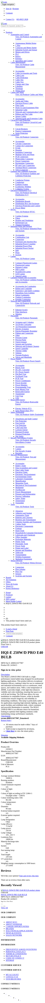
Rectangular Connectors (24, 163)
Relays (18, 56)
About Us (9, 586)
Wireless (18, 314)
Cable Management (18, 62)
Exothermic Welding (23, 187)
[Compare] (4, 906)
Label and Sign (21, 428)
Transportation (20, 555)
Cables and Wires (17, 92)
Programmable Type (23, 387)
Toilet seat (19, 552)
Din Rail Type (20, 374)
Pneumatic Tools (21, 544)
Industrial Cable (21, 110)
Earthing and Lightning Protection (23, 171)
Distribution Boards (22, 201)
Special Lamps (21, 276)
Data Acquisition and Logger (26, 468)
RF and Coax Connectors (25, 165)
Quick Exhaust (21, 342)
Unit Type (19, 396)
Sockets (18, 255)
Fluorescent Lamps (22, 265)
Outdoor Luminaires (23, 297)
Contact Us (10, 19)
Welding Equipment (22, 557)
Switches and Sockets (23, 576)
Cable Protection (21, 78)
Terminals (19, 89)
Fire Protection (21, 421)
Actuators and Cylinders (24, 322)
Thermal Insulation (22, 225)
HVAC (13, 209)
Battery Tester (20, 466)
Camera (18, 449)
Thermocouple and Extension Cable (29, 119)
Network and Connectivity (21, 301)
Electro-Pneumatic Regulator (26, 331)
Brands (8, 577)
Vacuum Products (22, 355)
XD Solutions (11, 580)
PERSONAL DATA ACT (16, 952)
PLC (17, 54)
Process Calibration (22, 496)
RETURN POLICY (13, 956)
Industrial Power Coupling (25, 244)
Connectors (15, 135)
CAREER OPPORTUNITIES (17, 926)
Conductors (19, 182)
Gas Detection (20, 425)
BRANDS (10, 929)
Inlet (17, 250)
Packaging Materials (23, 539)
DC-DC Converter (22, 370)
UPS (17, 398)
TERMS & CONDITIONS (16, 954)
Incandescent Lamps (23, 272)
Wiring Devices (16, 561)
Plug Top (18, 572)
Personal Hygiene (22, 432)
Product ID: (5, 665)
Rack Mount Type (22, 389)
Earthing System (21, 184)
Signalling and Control (24, 61)
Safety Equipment (17, 412)
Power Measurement (23, 492)
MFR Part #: (5, 663)
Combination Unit (22, 237)
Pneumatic (14, 316)
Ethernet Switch (21, 310)
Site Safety (19, 436)
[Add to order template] (2, 906)
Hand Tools (19, 531)
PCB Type (19, 378)
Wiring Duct (20, 91)
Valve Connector (21, 170)
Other (17, 335)
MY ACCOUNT (12, 975)
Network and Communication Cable (29, 112)
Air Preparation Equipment (25, 327)
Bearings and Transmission (25, 520)
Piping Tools (20, 542)
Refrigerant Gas (21, 223)
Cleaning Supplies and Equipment (28, 522)
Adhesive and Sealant (23, 513)
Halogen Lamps (21, 267)
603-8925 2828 (22, 19)
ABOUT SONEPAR (14, 924)
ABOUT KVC (11, 922)
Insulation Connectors (23, 152)
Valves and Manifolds (23, 357)
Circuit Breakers (21, 129)
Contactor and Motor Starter (26, 48)
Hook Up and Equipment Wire (27, 108)
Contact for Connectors (24, 146)
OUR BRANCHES (13, 979)
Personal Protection (22, 434)
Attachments (5, 716)
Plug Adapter (20, 569)
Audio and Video (21, 101)
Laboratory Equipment (24, 479)
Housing (18, 150)
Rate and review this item (29, 876)
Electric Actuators (22, 329)
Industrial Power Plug (23, 246)
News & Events (12, 584)
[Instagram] (22, 1001)
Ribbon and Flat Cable (24, 114)
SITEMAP (10, 960)
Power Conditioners (22, 381)
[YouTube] (17, 998)
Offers (8, 582)
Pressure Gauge (21, 338)
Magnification (20, 481)
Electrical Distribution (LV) (21, 190)
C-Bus (17, 45)
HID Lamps (19, 269)
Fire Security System (23, 451)
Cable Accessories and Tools (26, 73)
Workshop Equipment (23, 559)
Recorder (18, 453)
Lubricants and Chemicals (25, 535)
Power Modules (21, 385)
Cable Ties (19, 80)
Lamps (13, 256)
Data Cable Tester (22, 470)
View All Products (22, 37)
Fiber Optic (19, 105)
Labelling (19, 86)
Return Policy (6, 720)
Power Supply (16, 359)
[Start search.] (25, 26)
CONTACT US (12, 977)
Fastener (18, 528)
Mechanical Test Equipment (25, 485)
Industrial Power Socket (24, 248)
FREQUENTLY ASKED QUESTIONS (21, 949)
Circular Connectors (23, 144)
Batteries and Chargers (24, 517)
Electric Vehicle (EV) (23, 408)
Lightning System (22, 189)
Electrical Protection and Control (27, 206)
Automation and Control (20, 35)
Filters (17, 218)
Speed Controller (21, 348)
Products (9, 32)
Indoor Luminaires (22, 295)
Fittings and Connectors (24, 333)
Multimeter (19, 488)
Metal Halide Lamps (13, 601)
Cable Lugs (19, 75)
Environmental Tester (23, 477)
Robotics (18, 59)
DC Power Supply (22, 372)
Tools (13, 504)
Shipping (4, 735)
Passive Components (23, 131)
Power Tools (20, 546)
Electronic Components (24, 526)
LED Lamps (20, 274)
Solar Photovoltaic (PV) (24, 411)
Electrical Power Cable (24, 103)
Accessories (19, 71)
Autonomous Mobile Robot (25, 43)
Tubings (18, 353)
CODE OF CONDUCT (15, 958)
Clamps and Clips (22, 84)
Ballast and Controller (23, 289)
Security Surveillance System (22, 438)
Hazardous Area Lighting (25, 293)
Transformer (20, 394)
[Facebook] (7, 994)
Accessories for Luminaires (25, 286)
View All (4, 908)
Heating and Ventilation (24, 220)
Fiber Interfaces (21, 312)
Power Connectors (22, 161)
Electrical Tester (21, 472)
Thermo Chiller (21, 351)
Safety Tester (20, 498)
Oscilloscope (20, 490)
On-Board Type (21, 376)
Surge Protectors (21, 133)
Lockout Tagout (21, 430)
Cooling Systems (21, 216)
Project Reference (12, 588)
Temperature (20, 501)
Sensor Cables (20, 116)
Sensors (18, 574)
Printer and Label (21, 548)
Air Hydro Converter (23, 324)
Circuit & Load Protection (20, 120)
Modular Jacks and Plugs (24, 154)
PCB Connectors (21, 157)
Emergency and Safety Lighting (27, 291)
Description (5, 674)
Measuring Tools (21, 483)
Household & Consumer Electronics (29, 533)
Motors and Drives (22, 52)
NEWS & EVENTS (13, 933)
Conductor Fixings (22, 180)
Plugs (17, 253)
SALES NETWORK (14, 935)
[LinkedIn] (12, 996)
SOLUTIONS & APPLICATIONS (19, 931)
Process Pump (20, 340)
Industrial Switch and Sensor (26, 50)
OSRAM (4, 647)
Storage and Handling (23, 550)
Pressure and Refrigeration (25, 494)
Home (8, 593)
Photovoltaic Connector (24, 159)
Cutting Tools (20, 524)
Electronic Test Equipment (25, 474)
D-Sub (17, 148)
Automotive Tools (22, 515)
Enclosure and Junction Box (26, 242)
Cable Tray (19, 82)
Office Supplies (21, 537)
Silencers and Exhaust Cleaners (27, 346)
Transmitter (19, 503)
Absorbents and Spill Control (26, 419)
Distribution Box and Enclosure (27, 204)
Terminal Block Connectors (25, 168)
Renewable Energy (22, 392)
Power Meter (20, 208)
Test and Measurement (19, 455)
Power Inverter (21, 383)
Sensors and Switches (23, 344)
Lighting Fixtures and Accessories (23, 278)
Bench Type (20, 368)
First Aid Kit (20, 423)
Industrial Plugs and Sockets (21, 226)
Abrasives (19, 511)
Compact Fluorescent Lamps (26, 263)
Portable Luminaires (23, 299)
